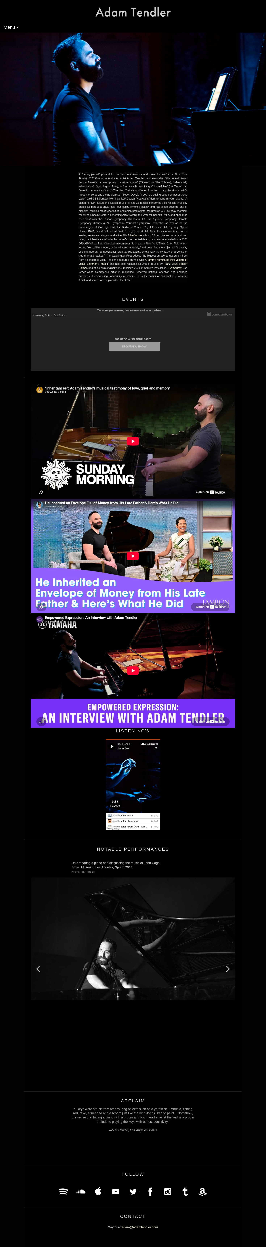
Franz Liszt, (171, 263)
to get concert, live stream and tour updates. (130, 310)
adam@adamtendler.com (140, 1227)
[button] (11, 27)
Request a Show (134, 346)
